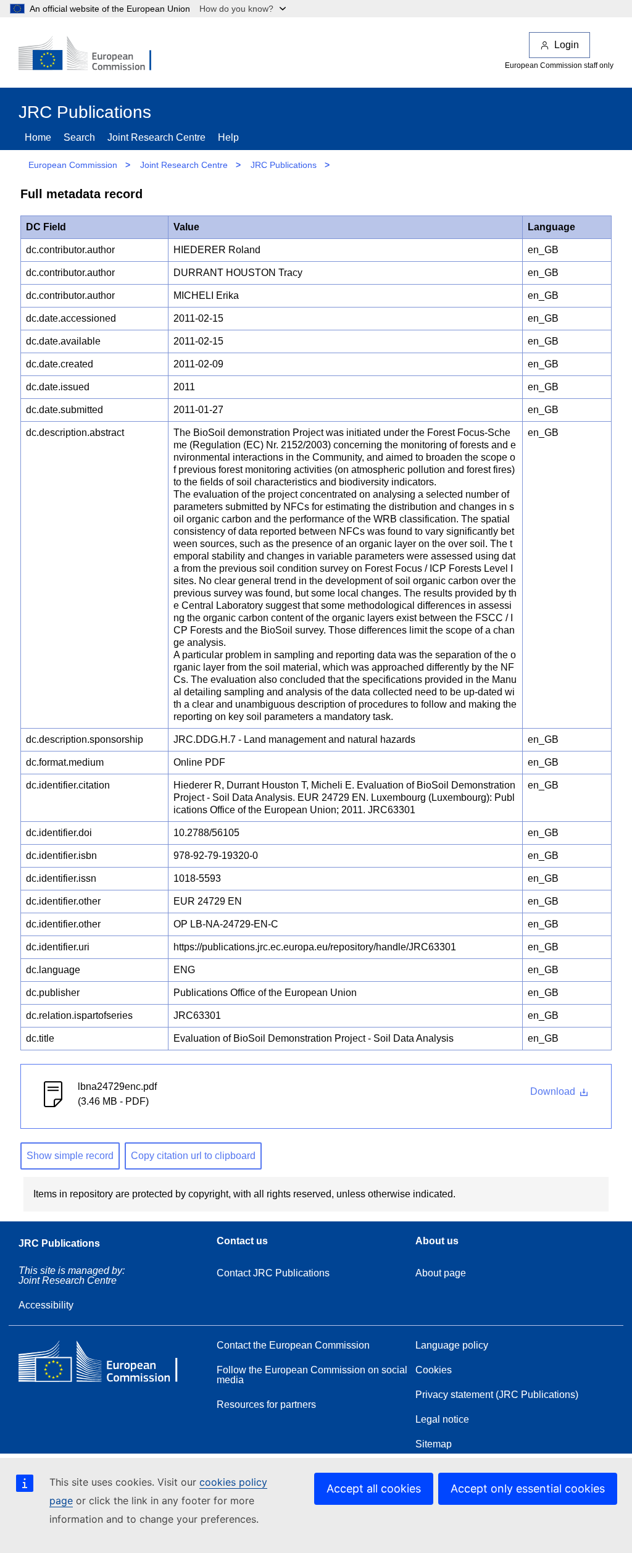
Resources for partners (266, 1404)
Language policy (451, 1345)
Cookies (433, 1370)
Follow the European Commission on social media (312, 1375)
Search (79, 137)
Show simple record (70, 1155)
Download (554, 1091)
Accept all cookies (373, 1488)
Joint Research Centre (156, 137)
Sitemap (433, 1444)
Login (566, 45)
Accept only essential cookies (528, 1488)
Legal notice (442, 1419)
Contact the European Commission (293, 1345)
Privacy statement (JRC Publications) (496, 1394)
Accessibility (46, 1305)
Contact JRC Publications (273, 1273)
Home (38, 137)
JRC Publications (284, 165)
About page (440, 1273)
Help (228, 137)
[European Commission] (93, 54)
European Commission (72, 165)
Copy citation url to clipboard (193, 1155)
